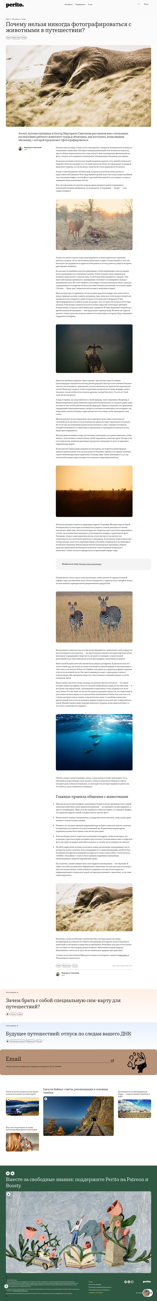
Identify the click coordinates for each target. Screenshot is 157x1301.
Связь (20, 1014)
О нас (90, 4)
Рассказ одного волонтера (90, 564)
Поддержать (80, 4)
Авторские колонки (17, 1041)
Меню (146, 4)
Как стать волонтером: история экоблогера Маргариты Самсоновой (21, 1129)
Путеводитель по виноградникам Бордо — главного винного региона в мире (134, 1094)
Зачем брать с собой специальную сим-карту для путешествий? (63, 1004)
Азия (8, 38)
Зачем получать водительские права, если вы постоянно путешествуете (22, 1093)
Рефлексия (30, 1041)
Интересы (69, 4)
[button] (8, 1173)
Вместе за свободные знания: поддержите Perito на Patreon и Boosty (77, 1183)
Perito (8, 19)
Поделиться (6, 1279)
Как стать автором (95, 1284)
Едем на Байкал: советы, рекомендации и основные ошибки (75, 1091)
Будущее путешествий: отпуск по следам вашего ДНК (68, 1034)
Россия (39, 1041)
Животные (16, 38)
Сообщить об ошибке (96, 1293)
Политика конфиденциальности (100, 1287)
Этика (24, 19)
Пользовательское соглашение (99, 1290)
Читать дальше (11, 992)
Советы (13, 1014)
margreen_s (124, 955)
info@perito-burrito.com (20, 1290)
